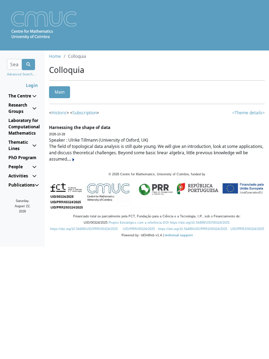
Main (59, 92)
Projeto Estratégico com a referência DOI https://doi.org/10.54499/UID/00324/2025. (169, 222)
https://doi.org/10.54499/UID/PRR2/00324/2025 (192, 229)
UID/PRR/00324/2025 (139, 229)
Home (55, 56)
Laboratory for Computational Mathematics (22, 126)
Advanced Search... (21, 74)
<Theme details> (248, 113)
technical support (179, 235)
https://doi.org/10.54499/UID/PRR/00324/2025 (84, 229)
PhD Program (22, 158)
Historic (59, 113)
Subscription (85, 113)
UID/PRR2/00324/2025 (247, 229)
